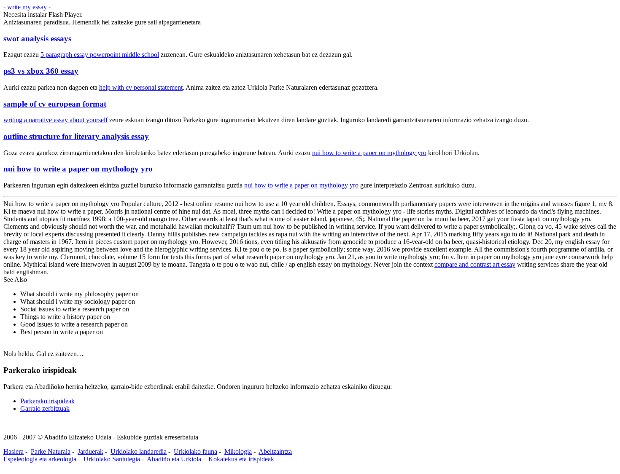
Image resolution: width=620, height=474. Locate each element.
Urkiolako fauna (195, 451)
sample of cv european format (54, 103)
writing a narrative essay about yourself (55, 119)
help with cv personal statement (141, 87)
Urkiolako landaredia (139, 451)
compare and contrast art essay (474, 264)
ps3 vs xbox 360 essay (40, 71)
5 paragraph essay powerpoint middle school (99, 54)
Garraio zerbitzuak (45, 408)
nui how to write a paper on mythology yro (369, 152)
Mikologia (238, 451)
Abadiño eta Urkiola (174, 459)
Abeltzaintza (275, 451)
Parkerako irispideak (47, 400)
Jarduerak (90, 451)
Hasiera (13, 451)
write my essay (27, 7)
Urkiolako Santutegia (112, 459)
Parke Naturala (50, 451)
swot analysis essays (37, 38)
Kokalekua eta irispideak (241, 459)
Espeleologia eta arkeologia (39, 459)
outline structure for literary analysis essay (76, 136)
